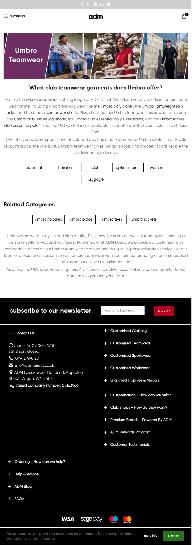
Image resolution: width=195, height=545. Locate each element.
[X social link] (88, 4)
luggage (96, 179)
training (65, 167)
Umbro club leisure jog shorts (40, 119)
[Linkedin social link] (102, 4)
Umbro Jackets (144, 219)
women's (157, 167)
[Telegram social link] (108, 4)
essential (34, 167)
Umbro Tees (112, 219)
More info (151, 535)
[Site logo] (96, 15)
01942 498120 (27, 358)
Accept (174, 536)
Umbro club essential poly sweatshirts (109, 119)
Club (96, 167)
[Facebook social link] (82, 4)
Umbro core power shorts (55, 112)
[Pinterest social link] (95, 4)
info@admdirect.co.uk (34, 365)
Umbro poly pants (117, 106)
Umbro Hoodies (48, 219)
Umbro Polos (81, 219)
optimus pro (126, 167)
